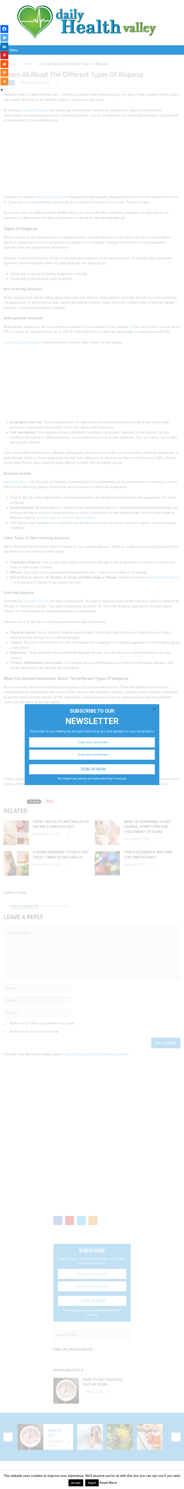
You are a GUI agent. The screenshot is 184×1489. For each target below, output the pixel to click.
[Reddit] (4, 64)
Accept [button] (76, 1483)
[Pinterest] (4, 55)
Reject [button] (92, 1483)
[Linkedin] (4, 46)
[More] (4, 81)
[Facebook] (4, 29)
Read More (108, 1483)
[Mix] (4, 73)
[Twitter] (4, 38)
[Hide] (2, 90)
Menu (14, 50)
